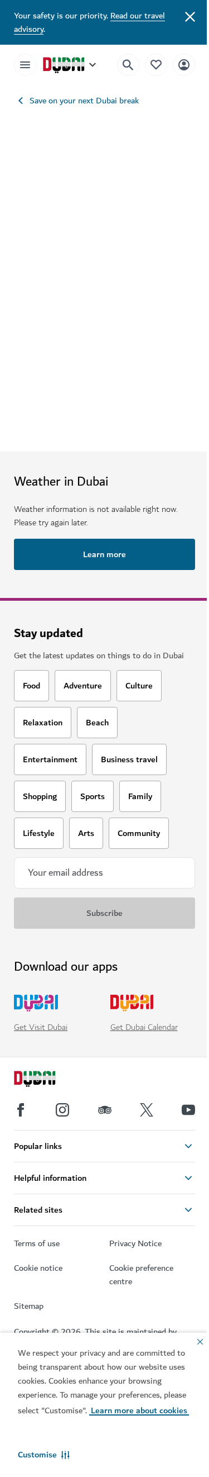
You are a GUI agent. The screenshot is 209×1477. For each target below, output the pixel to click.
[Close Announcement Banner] (190, 15)
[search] (128, 65)
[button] (44, 1455)
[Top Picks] (156, 64)
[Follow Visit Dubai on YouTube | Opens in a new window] (188, 1110)
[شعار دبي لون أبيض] (47, 1080)
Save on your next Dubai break (84, 100)
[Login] (183, 64)
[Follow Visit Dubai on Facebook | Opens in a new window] (20, 1110)
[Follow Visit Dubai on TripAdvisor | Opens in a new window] (104, 1110)
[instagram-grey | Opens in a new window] (62, 1110)
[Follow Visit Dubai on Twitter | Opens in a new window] (146, 1110)
